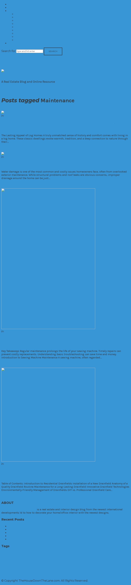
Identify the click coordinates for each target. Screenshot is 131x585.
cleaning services (88, 554)
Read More (8, 147)
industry (63, 565)
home (42, 559)
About (12, 7)
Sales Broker (31, 575)
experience (6, 560)
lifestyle (5, 571)
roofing (18, 575)
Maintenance (16, 571)
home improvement (93, 559)
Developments (25, 14)
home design (67, 560)
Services (43, 574)
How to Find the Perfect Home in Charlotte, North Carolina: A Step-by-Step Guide (57, 536)
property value (98, 571)
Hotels (19, 23)
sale (24, 575)
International (24, 36)
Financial (22, 560)
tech (61, 574)
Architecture (6, 554)
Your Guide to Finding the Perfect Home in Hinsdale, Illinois (45, 529)
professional (58, 570)
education (116, 554)
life (122, 565)
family (15, 560)
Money (29, 570)
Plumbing (40, 571)
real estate (117, 570)
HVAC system (53, 565)
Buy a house (43, 553)
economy (108, 554)
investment (112, 565)
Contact (13, 43)
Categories (15, 10)
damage (100, 554)
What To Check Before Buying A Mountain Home (37, 526)
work (92, 575)
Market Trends (25, 33)
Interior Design (25, 27)
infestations (73, 565)
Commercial (23, 20)
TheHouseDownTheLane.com (18, 509)
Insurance (83, 565)
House (41, 564)
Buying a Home (67, 553)
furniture (32, 560)
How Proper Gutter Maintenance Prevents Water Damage (56, 164)
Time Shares (23, 40)
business (21, 553)
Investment (23, 30)
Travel (78, 574)
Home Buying (55, 560)
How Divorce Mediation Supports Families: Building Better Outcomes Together (57, 532)
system (53, 574)
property (81, 570)
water (86, 574)
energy (124, 554)
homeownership (17, 564)
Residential (22, 17)
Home (12, 4)
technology (69, 575)
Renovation (8, 574)
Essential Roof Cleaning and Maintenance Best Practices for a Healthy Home (54, 539)
